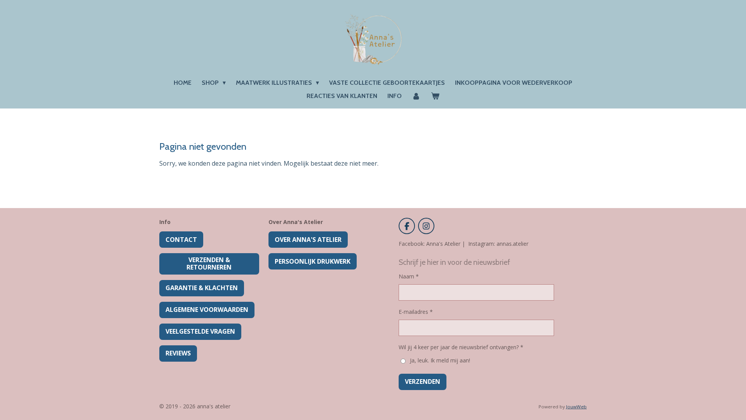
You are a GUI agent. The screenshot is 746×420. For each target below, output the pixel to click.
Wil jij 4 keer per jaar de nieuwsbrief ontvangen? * (461, 347)
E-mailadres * (416, 311)
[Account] (416, 96)
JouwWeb (576, 407)
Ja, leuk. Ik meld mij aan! (440, 360)
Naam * (409, 276)
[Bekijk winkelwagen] (435, 96)
